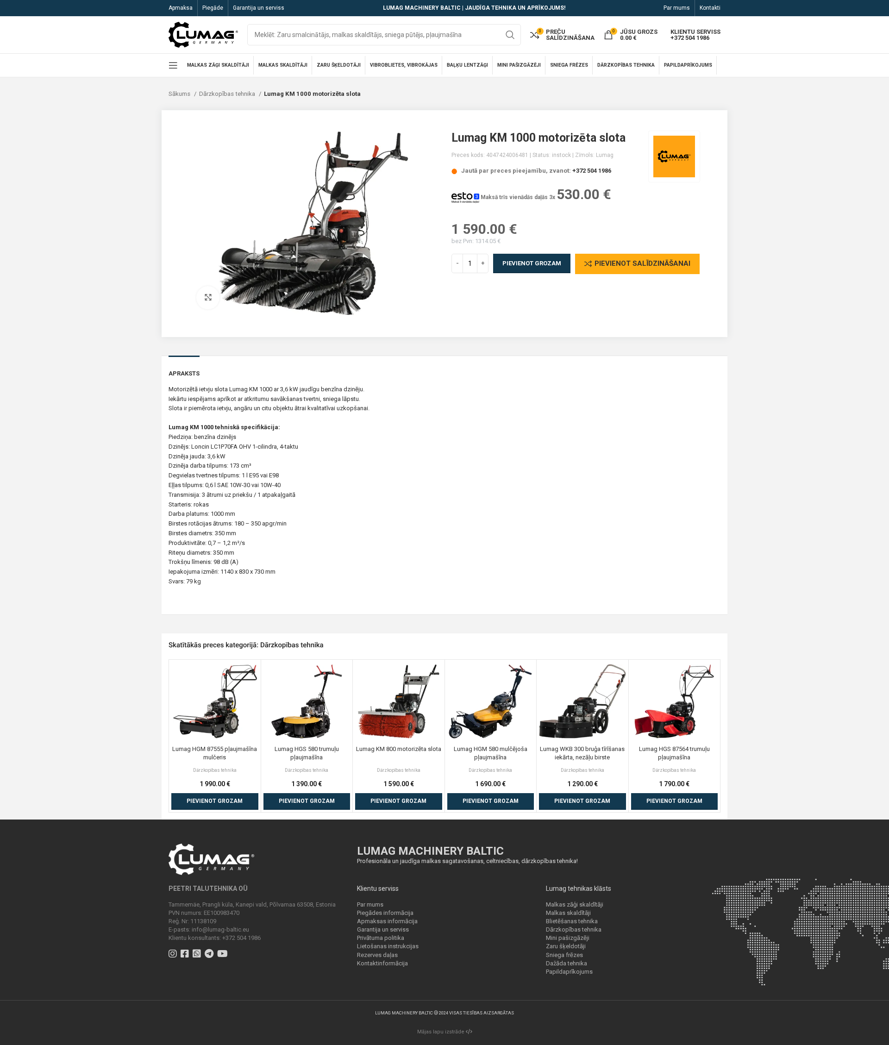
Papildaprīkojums (569, 971)
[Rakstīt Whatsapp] (198, 954)
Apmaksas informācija (387, 921)
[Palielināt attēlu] (207, 297)
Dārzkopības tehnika (228, 93)
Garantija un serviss (383, 929)
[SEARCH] (510, 34)
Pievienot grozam (531, 263)
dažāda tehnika (250, 600)
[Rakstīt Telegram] (210, 954)
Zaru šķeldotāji (566, 946)
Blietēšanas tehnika (572, 921)
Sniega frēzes (564, 954)
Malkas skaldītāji (568, 912)
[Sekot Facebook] (186, 954)
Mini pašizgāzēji (567, 937)
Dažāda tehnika (566, 963)
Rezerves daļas (377, 954)
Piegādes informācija (385, 912)
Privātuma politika (380, 937)
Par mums (370, 904)
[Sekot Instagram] (174, 954)
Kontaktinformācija (382, 963)
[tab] (184, 369)
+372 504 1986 (591, 170)
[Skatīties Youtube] (223, 954)
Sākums (180, 93)
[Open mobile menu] (173, 65)
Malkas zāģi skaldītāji (574, 904)
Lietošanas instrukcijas (388, 946)
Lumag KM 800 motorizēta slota (398, 748)
